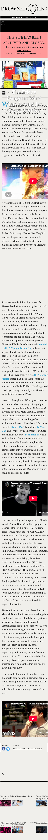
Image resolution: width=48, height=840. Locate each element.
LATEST (3, 786)
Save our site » (24, 17)
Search (43, 29)
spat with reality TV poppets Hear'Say (24, 346)
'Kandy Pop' (17, 427)
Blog (37, 23)
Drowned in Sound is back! (22, 796)
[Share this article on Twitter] (8, 749)
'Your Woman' (32, 434)
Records (10, 23)
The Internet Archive (35, 53)
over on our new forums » (30, 48)
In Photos (29, 23)
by (11, 93)
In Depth (19, 23)
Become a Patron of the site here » (27, 748)
